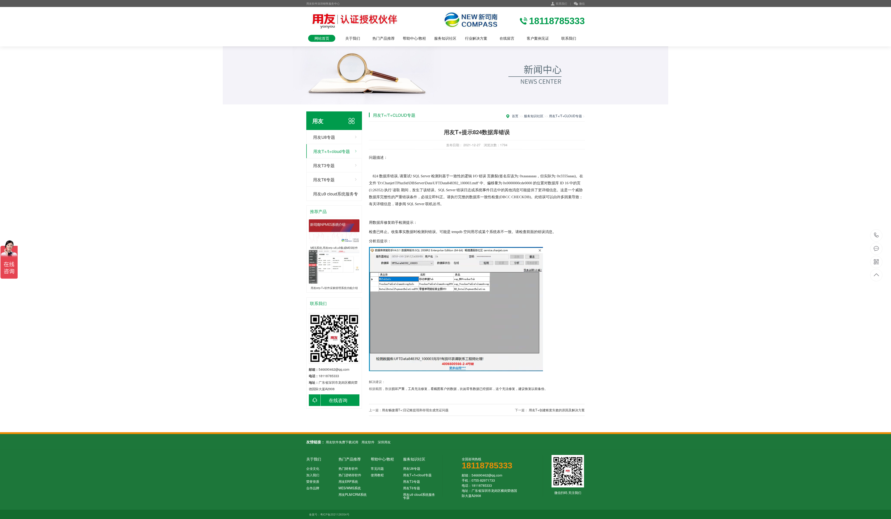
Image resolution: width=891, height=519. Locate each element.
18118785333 (876, 235)
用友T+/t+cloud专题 (331, 151)
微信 (582, 3)
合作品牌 (312, 488)
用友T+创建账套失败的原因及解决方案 (557, 410)
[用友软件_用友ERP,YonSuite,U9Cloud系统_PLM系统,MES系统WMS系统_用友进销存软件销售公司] (403, 21)
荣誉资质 (312, 481)
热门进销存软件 (350, 475)
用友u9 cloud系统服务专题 (335, 196)
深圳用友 (384, 442)
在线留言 (507, 38)
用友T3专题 (324, 165)
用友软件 (368, 442)
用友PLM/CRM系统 (353, 494)
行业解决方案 (476, 38)
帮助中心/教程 (414, 38)
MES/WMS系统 (350, 488)
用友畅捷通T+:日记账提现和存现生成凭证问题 (415, 410)
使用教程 (377, 475)
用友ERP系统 (348, 481)
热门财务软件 (348, 468)
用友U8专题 (324, 137)
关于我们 (352, 38)
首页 (515, 116)
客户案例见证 (538, 38)
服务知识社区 (445, 38)
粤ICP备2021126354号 (334, 514)
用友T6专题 (324, 179)
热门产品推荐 (383, 38)
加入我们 (312, 475)
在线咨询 (338, 400)
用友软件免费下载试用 (342, 442)
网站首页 (321, 38)
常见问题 (377, 468)
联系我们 (561, 3)
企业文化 (312, 468)
